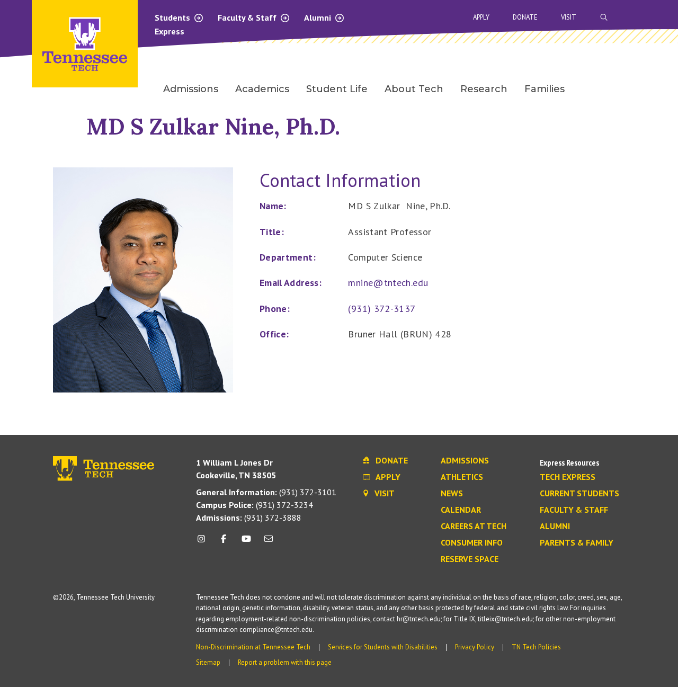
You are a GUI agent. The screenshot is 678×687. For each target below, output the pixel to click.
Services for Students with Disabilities (383, 647)
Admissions (465, 461)
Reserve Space (469, 559)
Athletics (462, 477)
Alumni (318, 17)
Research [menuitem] (483, 89)
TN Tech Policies (536, 647)
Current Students (579, 493)
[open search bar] (604, 17)
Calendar (461, 510)
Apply (481, 17)
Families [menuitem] (544, 89)
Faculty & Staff (248, 17)
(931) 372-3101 (266, 492)
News (452, 493)
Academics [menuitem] (262, 89)
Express (169, 31)
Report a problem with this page (285, 662)
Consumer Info (472, 543)
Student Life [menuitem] (337, 89)
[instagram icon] (204, 542)
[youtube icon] (246, 542)
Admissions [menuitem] (190, 89)
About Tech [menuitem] (414, 89)
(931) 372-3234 (254, 504)
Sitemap (208, 662)
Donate (525, 17)
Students (173, 17)
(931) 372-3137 (381, 308)
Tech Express (567, 477)
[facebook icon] (223, 542)
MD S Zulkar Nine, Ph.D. (213, 126)
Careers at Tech (473, 526)
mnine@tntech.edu (388, 282)
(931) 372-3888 (248, 517)
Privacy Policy (474, 647)
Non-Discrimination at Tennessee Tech (253, 647)
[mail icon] (268, 542)
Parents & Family (576, 543)
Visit (568, 17)
